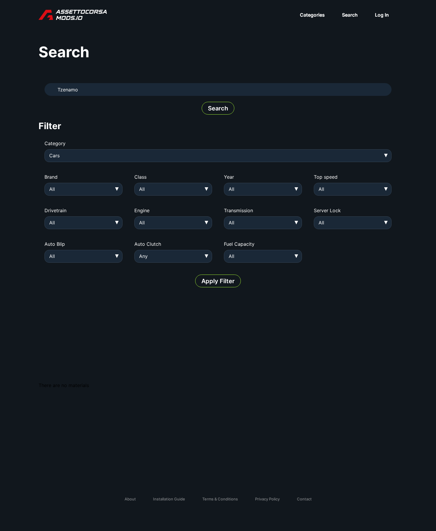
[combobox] (218, 155)
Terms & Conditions (220, 499)
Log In (382, 15)
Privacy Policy (267, 499)
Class (140, 177)
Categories (312, 15)
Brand (51, 177)
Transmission (238, 210)
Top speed (326, 177)
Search (350, 15)
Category (55, 143)
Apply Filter (218, 281)
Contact (304, 499)
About (130, 499)
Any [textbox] (143, 256)
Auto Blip (54, 244)
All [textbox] (52, 189)
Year (229, 177)
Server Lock (327, 210)
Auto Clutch (147, 244)
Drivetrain (55, 210)
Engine (141, 210)
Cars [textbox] (54, 155)
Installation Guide (169, 499)
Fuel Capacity (239, 244)
